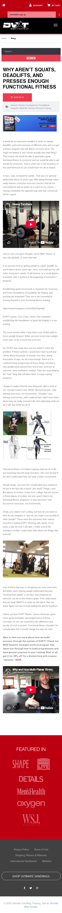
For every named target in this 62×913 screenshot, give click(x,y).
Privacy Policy (21, 849)
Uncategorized (32, 105)
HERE (18, 659)
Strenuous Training (43, 108)
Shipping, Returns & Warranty (31, 855)
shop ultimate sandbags (31, 876)
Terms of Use (41, 849)
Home (4, 38)
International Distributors (24, 861)
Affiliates (47, 861)
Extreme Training (18, 105)
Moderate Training (27, 108)
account (38, 5)
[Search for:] (31, 51)
